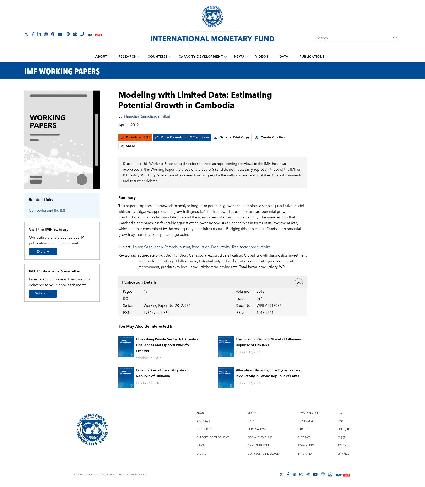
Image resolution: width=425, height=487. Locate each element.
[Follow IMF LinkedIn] (39, 34)
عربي (340, 413)
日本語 (342, 437)
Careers (303, 429)
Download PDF (138, 137)
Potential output (177, 247)
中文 (340, 421)
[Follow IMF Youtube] (60, 34)
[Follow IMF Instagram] (46, 34)
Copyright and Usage (263, 454)
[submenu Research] (139, 56)
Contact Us (306, 421)
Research (127, 56)
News (239, 56)
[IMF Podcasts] (323, 474)
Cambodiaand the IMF (47, 210)
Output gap (153, 247)
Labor (137, 247)
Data (283, 56)
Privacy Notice (308, 413)
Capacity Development (201, 56)
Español (343, 454)
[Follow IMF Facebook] (33, 34)
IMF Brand (305, 454)
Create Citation (273, 137)
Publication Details (139, 282)
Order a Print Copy (234, 137)
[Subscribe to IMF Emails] (75, 34)
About (101, 56)
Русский (344, 445)
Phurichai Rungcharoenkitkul (147, 116)
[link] (122, 146)
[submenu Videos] (271, 56)
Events (201, 454)
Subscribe (43, 293)
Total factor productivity (251, 247)
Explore (43, 251)
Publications (312, 56)
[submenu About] (110, 56)
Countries (158, 56)
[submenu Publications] (327, 56)
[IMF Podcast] (68, 34)
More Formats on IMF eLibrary (184, 137)
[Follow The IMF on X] (26, 34)
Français (344, 429)
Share (130, 146)
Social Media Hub (260, 437)
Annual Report (258, 445)
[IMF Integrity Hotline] (82, 34)
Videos (261, 56)
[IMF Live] (95, 34)
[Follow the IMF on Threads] (53, 34)
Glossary (304, 437)
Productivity (220, 247)
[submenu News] (246, 56)
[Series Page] (62, 139)
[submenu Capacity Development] (225, 56)
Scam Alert (306, 445)
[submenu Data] (291, 56)
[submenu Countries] (170, 56)
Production (200, 247)
